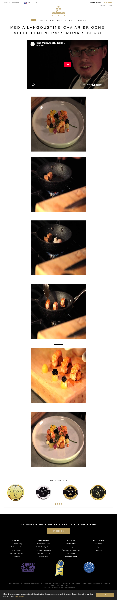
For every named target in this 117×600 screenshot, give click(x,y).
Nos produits (16, 550)
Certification (43, 556)
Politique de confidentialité (31, 583)
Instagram (98, 547)
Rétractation (71, 557)
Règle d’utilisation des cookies (74, 583)
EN (29, 3)
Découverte (43, 540)
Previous (6, 491)
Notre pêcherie (16, 547)
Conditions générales (52, 583)
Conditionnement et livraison (99, 583)
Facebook (98, 543)
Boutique (71, 540)
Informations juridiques (59, 585)
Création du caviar (43, 553)
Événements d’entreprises (71, 550)
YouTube (98, 550)
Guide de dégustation (43, 547)
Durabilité (16, 556)
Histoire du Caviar (43, 543)
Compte (7, 2)
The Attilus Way (16, 543)
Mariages (71, 547)
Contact (15, 2)
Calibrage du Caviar (44, 550)
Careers (71, 553)
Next (110, 491)
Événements (71, 543)
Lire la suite (19, 596)
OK (105, 595)
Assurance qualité (16, 553)
